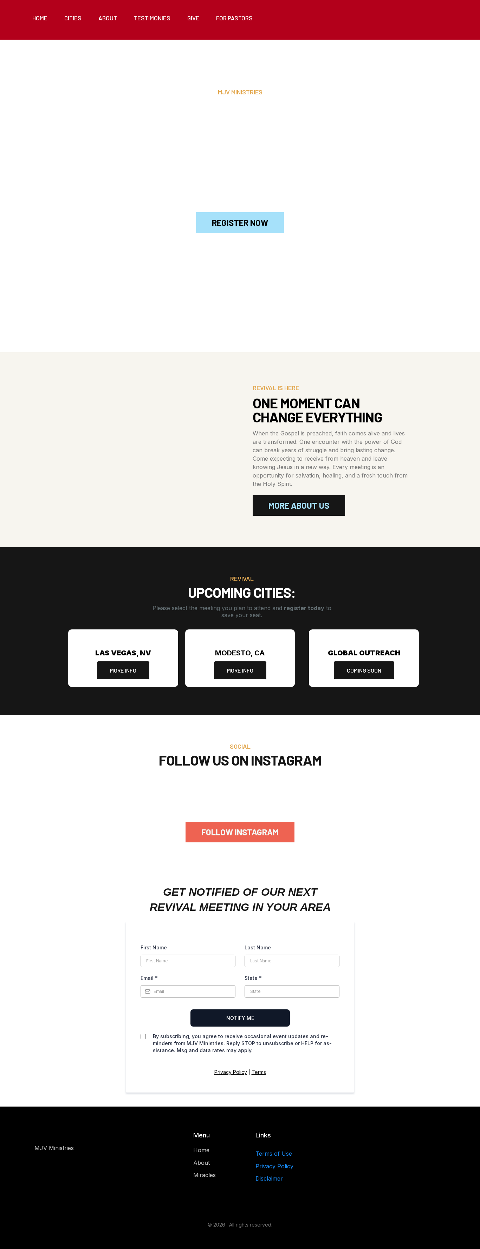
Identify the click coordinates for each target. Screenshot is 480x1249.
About (201, 1162)
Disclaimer (269, 1178)
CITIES (73, 17)
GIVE (193, 17)
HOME (39, 17)
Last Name (258, 947)
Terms (259, 1072)
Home (201, 1150)
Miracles (204, 1174)
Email (149, 978)
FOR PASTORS (234, 17)
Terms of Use (273, 1153)
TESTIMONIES (152, 17)
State (253, 978)
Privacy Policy (230, 1072)
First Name (154, 947)
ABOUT (107, 17)
